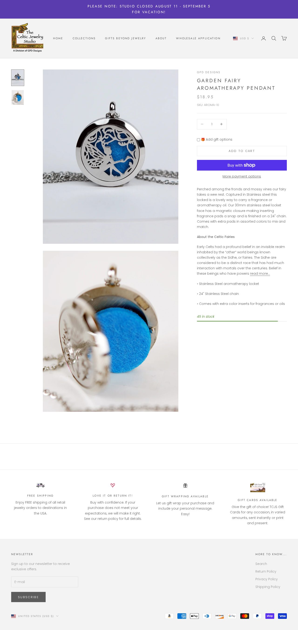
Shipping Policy (267, 586)
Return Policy (265, 571)
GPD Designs (209, 72)
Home (58, 38)
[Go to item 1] (17, 77)
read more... (260, 273)
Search (261, 563)
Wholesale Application (198, 38)
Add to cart (242, 151)
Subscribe (28, 597)
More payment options (242, 176)
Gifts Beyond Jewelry (125, 38)
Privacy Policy (266, 579)
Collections (84, 38)
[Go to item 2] (17, 97)
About (161, 38)
